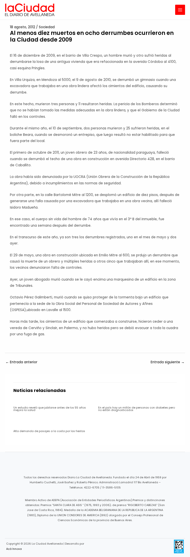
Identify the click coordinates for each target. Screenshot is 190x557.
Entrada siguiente (168, 362)
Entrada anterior (21, 362)
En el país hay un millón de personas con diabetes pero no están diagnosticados (136, 409)
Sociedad (47, 27)
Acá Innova (14, 549)
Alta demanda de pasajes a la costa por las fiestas (49, 431)
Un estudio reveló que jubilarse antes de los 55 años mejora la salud (49, 409)
